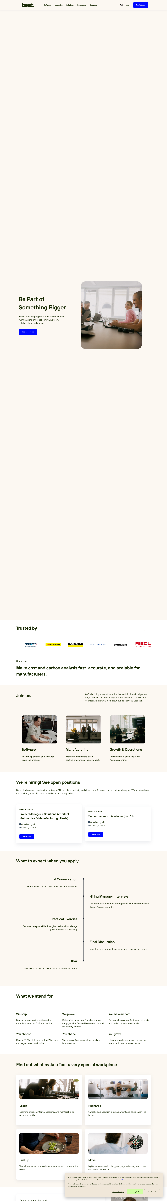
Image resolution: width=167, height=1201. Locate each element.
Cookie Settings (118, 1192)
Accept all (135, 1192)
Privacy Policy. (120, 1180)
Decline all (152, 1192)
